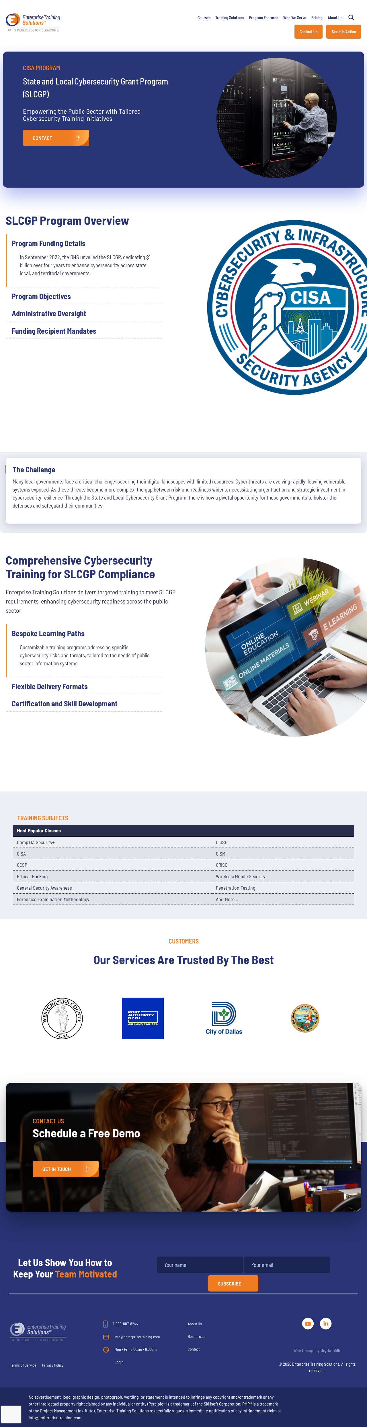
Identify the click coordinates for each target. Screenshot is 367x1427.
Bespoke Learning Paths (48, 633)
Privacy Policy (52, 1365)
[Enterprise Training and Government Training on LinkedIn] (325, 1322)
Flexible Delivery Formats (50, 686)
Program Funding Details (48, 243)
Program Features (263, 17)
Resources (196, 1336)
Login (119, 1361)
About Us (335, 17)
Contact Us (308, 31)
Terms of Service (23, 1365)
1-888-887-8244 (125, 1323)
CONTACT (42, 138)
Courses (204, 17)
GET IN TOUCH (56, 1169)
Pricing (317, 17)
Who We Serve (294, 17)
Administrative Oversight (49, 313)
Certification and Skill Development (65, 703)
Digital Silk (330, 1350)
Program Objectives (41, 296)
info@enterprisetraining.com (137, 1336)
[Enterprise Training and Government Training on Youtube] (308, 1322)
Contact (194, 1349)
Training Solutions (229, 17)
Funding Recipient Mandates (54, 330)
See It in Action (344, 31)
